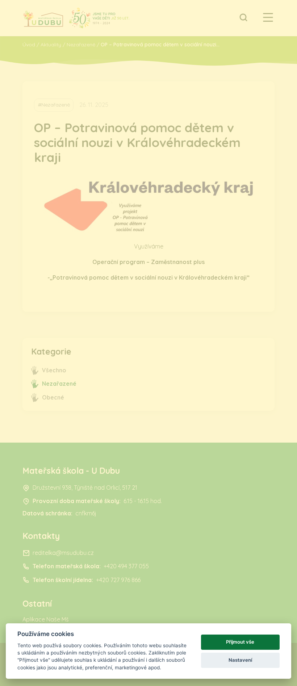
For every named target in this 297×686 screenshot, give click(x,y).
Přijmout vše (240, 642)
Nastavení (240, 660)
